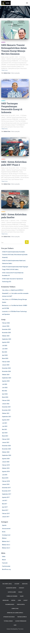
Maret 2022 (5, 397)
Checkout (21, 587)
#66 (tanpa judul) (7, 583)
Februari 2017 (6, 513)
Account (16, 583)
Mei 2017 (4, 503)
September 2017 (6, 494)
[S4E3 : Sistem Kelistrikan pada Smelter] (15, 199)
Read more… (5, 70)
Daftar (3, 556)
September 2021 (6, 416)
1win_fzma (5, 299)
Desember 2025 (6, 329)
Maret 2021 (5, 436)
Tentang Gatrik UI (22, 616)
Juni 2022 (4, 387)
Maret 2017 (5, 510)
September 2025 (6, 339)
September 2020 (6, 455)
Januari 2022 (5, 403)
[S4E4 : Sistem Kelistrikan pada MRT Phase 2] (15, 146)
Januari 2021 (5, 442)
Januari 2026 (5, 326)
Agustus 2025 (6, 342)
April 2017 (5, 507)
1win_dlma (5, 290)
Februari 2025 (6, 361)
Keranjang (6, 600)
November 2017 (6, 491)
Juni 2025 (4, 348)
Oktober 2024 (5, 374)
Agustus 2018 (6, 471)
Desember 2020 (6, 445)
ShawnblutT (5, 293)
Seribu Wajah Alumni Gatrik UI (15, 612)
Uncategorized (6, 535)
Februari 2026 (6, 323)
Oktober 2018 (5, 468)
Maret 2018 (5, 478)
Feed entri (5, 563)
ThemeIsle (20, 629)
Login (19, 600)
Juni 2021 (4, 426)
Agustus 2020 (6, 458)
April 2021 (5, 432)
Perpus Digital (21, 604)
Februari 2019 (6, 465)
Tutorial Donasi (8, 621)
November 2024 (6, 371)
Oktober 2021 (5, 413)
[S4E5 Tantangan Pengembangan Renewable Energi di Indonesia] (15, 88)
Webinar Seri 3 (6, 548)
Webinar (4, 538)
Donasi (20, 592)
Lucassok (4, 311)
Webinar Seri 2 (6, 544)
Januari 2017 (5, 516)
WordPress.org (6, 569)
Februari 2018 (6, 481)
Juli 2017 (4, 500)
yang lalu (15, 73)
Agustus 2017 (6, 497)
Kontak (13, 600)
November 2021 (6, 410)
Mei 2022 (4, 390)
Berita (3, 531)
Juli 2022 (4, 384)
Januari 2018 (5, 484)
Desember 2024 (6, 368)
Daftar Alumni (12, 592)
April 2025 (5, 355)
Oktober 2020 (5, 452)
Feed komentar (6, 566)
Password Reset (9, 604)
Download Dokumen (12, 596)
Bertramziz (5, 305)
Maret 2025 (5, 358)
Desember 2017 (6, 487)
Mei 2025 (4, 352)
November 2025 (6, 332)
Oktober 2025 (5, 336)
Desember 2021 (6, 407)
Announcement (6, 528)
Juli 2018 (4, 474)
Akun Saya (25, 583)
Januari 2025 (5, 365)
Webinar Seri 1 (6, 541)
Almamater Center (11, 587)
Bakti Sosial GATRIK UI (17, 290)
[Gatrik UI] (6, 3)
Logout (25, 600)
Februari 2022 (6, 400)
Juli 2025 (4, 345)
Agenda (3, 42)
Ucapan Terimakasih (20, 621)
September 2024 (6, 378)
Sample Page (15, 608)
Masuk (4, 559)
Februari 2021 (6, 439)
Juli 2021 (4, 423)
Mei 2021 (4, 429)
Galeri (21, 596)
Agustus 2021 (6, 420)
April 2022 (5, 394)
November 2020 (6, 449)
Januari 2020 (5, 461)
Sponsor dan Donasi (9, 616)
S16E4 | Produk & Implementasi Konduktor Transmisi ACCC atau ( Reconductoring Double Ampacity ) (14, 254)
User (15, 625)
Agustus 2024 (6, 381)
